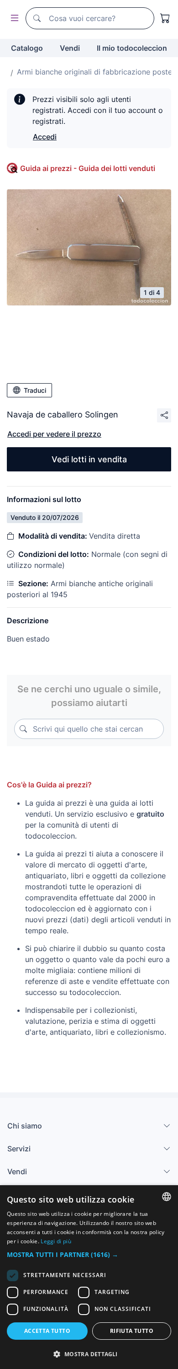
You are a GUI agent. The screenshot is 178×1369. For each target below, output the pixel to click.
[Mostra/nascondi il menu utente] (13, 18)
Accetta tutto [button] (47, 1331)
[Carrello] (165, 18)
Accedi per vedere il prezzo (54, 434)
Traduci (35, 390)
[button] (89, 1254)
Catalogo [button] (27, 48)
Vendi (70, 48)
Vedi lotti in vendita (89, 459)
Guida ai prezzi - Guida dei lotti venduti (87, 168)
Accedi (45, 136)
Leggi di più (56, 1241)
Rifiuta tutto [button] (131, 1331)
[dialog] (89, 1277)
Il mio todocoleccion (132, 48)
